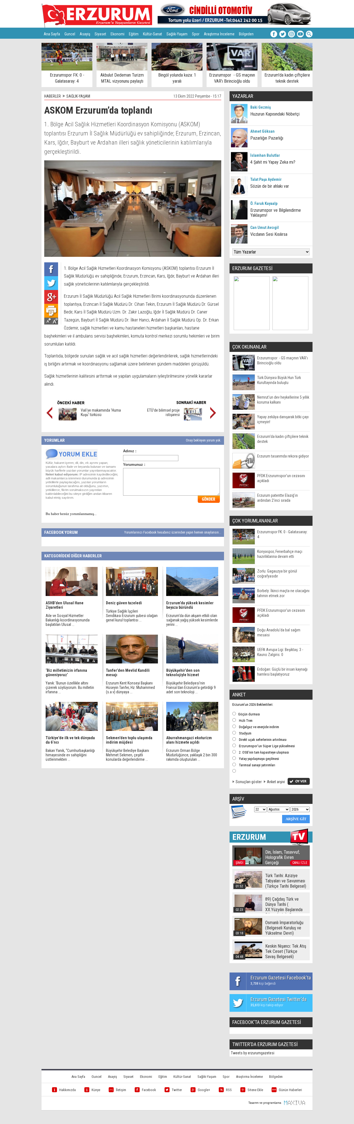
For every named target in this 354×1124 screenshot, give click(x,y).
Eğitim (134, 34)
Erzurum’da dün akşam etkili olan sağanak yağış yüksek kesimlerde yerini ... (192, 620)
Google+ (204, 1090)
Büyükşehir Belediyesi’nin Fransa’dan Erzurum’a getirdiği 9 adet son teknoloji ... (191, 687)
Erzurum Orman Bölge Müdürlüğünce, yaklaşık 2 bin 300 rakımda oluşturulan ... (191, 755)
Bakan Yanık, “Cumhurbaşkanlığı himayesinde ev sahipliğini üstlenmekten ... (70, 755)
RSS (229, 1090)
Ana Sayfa (52, 34)
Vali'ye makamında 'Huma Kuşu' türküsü (101, 412)
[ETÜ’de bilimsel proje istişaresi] (193, 419)
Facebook (149, 1090)
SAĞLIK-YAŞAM (78, 96)
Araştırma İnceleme (219, 34)
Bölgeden (246, 34)
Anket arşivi (276, 782)
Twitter (177, 1090)
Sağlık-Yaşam (177, 34)
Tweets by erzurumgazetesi (252, 1053)
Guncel (69, 34)
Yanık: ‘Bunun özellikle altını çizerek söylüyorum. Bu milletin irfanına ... (70, 687)
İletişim (121, 1090)
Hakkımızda (67, 1090)
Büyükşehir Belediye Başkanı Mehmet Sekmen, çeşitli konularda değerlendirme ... (127, 755)
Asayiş (85, 34)
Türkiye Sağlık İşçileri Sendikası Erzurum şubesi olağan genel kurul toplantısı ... (132, 615)
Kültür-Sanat (152, 34)
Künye (96, 1090)
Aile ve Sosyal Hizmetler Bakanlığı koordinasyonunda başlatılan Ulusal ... (68, 620)
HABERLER (52, 96)
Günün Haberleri (290, 1090)
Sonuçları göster (249, 782)
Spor (195, 34)
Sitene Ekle (255, 1090)
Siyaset (100, 34)
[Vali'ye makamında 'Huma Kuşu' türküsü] (68, 419)
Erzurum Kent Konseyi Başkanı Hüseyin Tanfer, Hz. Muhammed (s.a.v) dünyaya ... (130, 687)
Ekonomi (117, 34)
